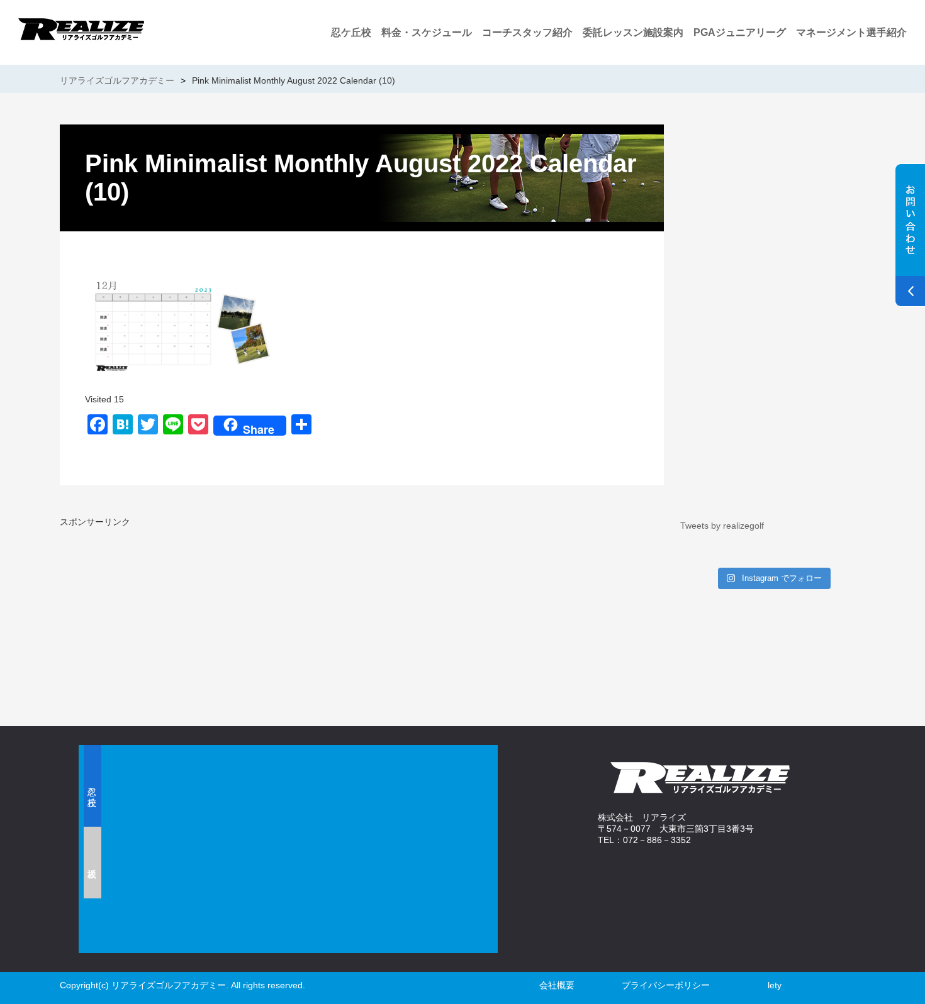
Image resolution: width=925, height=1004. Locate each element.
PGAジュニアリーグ (739, 32)
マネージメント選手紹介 (851, 32)
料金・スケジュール (426, 32)
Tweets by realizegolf (722, 526)
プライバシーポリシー (666, 985)
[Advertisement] (207, 616)
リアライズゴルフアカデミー (117, 80)
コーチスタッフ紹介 (527, 32)
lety (775, 985)
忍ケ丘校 (351, 32)
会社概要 (557, 985)
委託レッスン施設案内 (633, 32)
